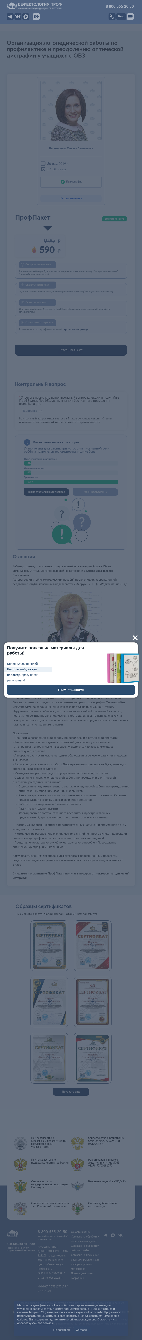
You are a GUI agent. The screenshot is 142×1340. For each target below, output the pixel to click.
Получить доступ (71, 689)
